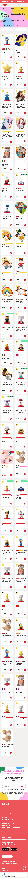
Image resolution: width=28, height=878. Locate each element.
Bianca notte (5, 412)
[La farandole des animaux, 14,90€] (21, 708)
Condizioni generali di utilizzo (8, 861)
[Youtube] (15, 844)
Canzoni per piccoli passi (19, 79)
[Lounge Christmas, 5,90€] (7, 374)
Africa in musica (6, 524)
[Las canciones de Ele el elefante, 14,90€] (7, 569)
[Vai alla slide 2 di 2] (1, 1)
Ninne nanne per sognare (20, 51)
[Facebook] (6, 844)
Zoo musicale (5, 246)
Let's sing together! (18, 497)
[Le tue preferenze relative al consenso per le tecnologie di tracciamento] (2, 875)
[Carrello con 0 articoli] (22, 5)
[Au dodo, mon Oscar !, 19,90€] (7, 736)
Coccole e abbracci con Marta (5, 164)
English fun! (19, 273)
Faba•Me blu (5, 218)
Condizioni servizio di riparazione (9, 863)
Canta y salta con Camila (6, 608)
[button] (7, 29)
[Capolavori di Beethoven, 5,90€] (7, 263)
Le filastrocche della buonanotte (6, 553)
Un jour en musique (4, 719)
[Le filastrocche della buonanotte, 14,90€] (7, 542)
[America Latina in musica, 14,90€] (21, 514)
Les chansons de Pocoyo (6, 664)
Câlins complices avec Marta (20, 691)
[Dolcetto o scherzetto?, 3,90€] (21, 291)
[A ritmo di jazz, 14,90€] (7, 486)
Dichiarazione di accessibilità (11, 828)
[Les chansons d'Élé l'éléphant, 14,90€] (7, 680)
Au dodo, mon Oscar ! (5, 747)
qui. (23, 789)
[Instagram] (3, 844)
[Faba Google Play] (6, 849)
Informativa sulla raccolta (8, 876)
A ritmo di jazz (6, 497)
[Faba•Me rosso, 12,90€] (21, 402)
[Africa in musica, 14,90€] (7, 514)
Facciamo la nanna (7, 467)
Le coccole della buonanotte (20, 385)
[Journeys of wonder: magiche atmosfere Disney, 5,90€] (7, 123)
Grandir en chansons (19, 664)
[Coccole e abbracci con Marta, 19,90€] (7, 152)
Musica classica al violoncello (7, 107)
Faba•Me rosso (20, 412)
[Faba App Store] (14, 849)
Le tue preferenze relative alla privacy (15, 874)
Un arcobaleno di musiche (6, 302)
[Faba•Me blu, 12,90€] (7, 207)
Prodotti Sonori (10, 8)
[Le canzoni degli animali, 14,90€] (21, 180)
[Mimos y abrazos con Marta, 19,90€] (21, 569)
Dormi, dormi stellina (5, 79)
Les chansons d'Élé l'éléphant (6, 691)
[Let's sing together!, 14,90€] (21, 486)
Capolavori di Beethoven (5, 274)
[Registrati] (19, 5)
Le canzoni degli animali (20, 191)
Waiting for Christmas (5, 191)
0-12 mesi (5, 10)
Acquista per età (21, 8)
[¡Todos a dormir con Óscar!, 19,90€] (7, 625)
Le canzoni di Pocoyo (5, 51)
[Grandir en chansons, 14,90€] (21, 653)
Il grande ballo (19, 163)
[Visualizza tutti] (11, 475)
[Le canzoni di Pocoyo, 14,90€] (7, 40)
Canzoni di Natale (20, 357)
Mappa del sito (5, 870)
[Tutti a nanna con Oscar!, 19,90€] (21, 457)
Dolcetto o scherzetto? (19, 302)
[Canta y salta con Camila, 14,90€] (7, 597)
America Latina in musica (20, 525)
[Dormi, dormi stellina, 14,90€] (7, 68)
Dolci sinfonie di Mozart (6, 440)
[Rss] (12, 844)
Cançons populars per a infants (21, 636)
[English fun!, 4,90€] (21, 263)
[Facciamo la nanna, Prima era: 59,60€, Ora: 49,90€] (7, 457)
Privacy (3, 868)
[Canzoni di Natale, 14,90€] (21, 346)
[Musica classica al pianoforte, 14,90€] (21, 429)
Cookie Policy (5, 865)
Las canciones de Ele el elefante (6, 581)
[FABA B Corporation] (24, 871)
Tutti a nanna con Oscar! (20, 468)
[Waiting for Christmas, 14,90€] (7, 180)
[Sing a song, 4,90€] (21, 207)
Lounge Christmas (7, 384)
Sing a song (19, 218)
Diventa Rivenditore (8, 823)
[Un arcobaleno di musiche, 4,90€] (7, 291)
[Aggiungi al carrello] (11, 57)
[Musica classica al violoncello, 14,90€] (7, 95)
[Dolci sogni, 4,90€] (21, 235)
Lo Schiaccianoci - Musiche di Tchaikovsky (21, 135)
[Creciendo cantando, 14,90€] (21, 597)
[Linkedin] (9, 844)
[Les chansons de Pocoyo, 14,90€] (7, 653)
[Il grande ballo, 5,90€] (21, 152)
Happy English (5, 329)
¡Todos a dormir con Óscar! (6, 636)
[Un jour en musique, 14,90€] (7, 708)
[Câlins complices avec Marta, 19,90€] (21, 680)
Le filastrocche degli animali (6, 357)
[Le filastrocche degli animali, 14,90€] (7, 346)
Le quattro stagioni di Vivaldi (20, 107)
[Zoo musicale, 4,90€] (7, 235)
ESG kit (4, 830)
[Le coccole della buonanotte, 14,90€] (21, 374)
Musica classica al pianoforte (21, 440)
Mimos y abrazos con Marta (20, 581)
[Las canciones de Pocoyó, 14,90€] (21, 542)
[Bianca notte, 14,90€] (7, 402)
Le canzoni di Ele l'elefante (20, 330)
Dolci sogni (19, 246)
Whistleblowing (7, 825)
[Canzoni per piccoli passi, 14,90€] (21, 68)
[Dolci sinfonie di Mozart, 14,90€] (7, 429)
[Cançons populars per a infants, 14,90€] (21, 625)
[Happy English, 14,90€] (7, 318)
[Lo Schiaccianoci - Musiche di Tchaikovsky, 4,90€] (21, 123)
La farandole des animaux (20, 719)
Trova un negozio (7, 819)
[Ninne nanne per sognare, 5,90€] (21, 40)
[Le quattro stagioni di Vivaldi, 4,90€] (21, 95)
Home (2, 8)
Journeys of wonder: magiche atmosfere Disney (7, 135)
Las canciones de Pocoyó (20, 553)
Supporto (5, 817)
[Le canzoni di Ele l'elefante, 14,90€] (21, 318)
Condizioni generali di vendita (8, 858)
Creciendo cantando (19, 608)
